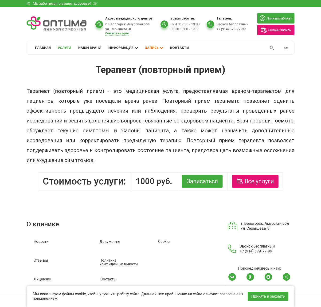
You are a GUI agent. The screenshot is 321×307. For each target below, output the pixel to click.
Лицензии (42, 279)
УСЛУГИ (64, 47)
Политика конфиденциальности (118, 262)
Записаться (202, 181)
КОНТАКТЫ (179, 47)
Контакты (108, 279)
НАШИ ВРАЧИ (89, 47)
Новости (41, 242)
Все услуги (259, 181)
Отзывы (41, 261)
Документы (109, 242)
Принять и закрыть (268, 296)
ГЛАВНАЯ (43, 47)
